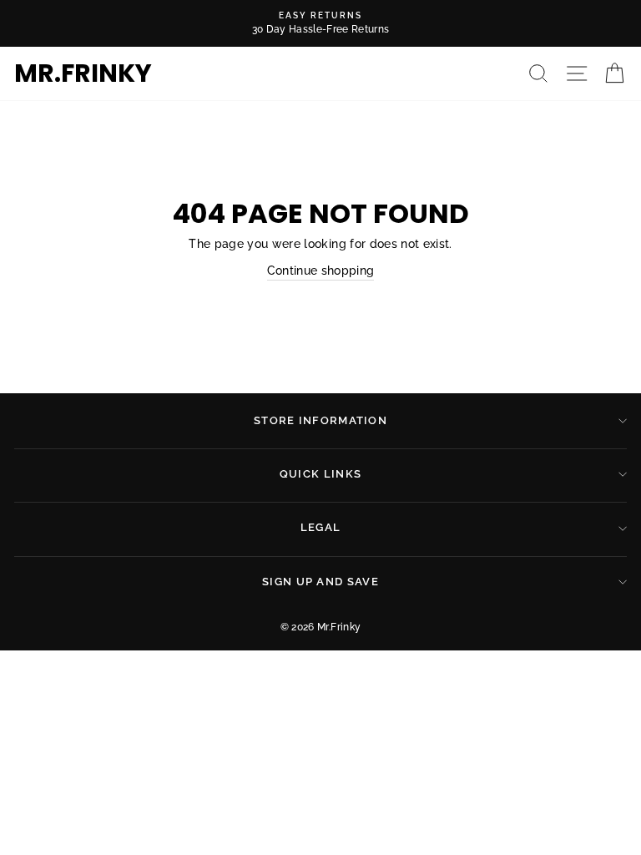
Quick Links (320, 474)
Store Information (320, 420)
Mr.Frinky (83, 73)
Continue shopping (321, 270)
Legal (320, 527)
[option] (320, 23)
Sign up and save (320, 581)
